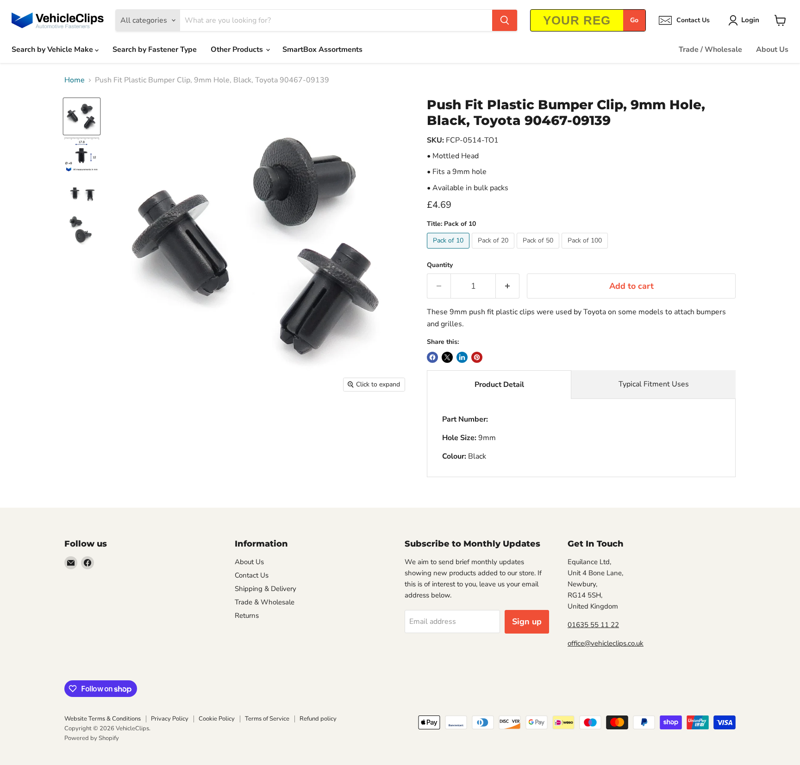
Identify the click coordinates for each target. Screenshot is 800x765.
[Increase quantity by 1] (507, 286)
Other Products (238, 49)
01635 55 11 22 (593, 624)
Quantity (440, 265)
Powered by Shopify (91, 738)
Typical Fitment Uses (654, 384)
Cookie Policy (217, 719)
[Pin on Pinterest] (476, 357)
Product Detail (499, 384)
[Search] (504, 20)
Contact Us (252, 575)
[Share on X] (447, 357)
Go (634, 20)
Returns (247, 615)
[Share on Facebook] (432, 357)
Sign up (527, 621)
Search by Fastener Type (154, 49)
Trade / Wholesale (710, 49)
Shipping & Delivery (265, 588)
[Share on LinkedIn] (462, 357)
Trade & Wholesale (264, 602)
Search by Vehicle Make (53, 49)
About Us (772, 49)
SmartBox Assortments (322, 49)
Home (74, 80)
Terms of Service (267, 719)
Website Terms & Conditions (102, 719)
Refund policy (318, 719)
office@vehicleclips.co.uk (606, 643)
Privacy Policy (169, 719)
